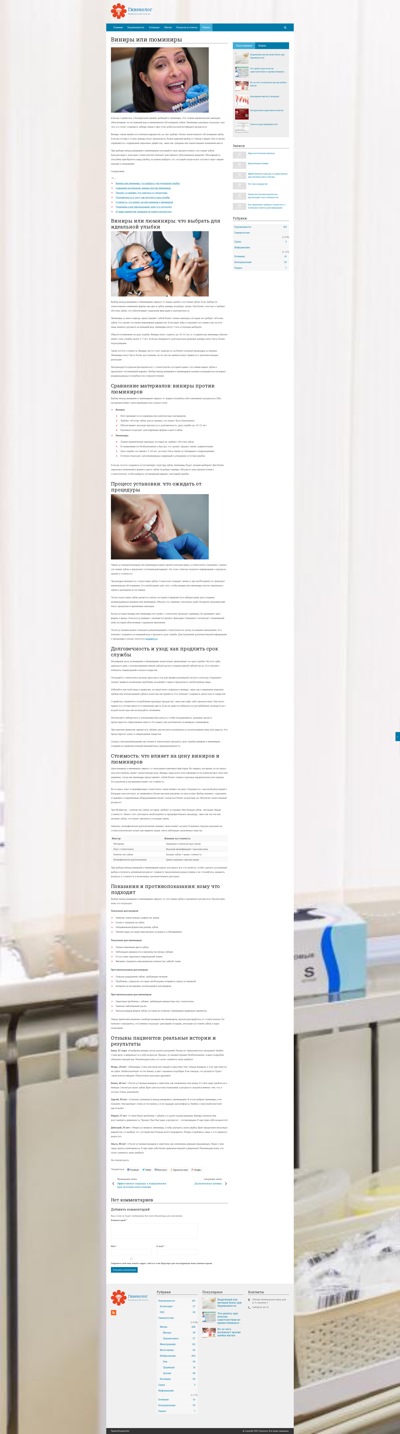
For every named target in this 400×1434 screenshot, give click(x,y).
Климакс (154, 27)
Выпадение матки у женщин (264, 96)
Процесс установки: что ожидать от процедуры (141, 192)
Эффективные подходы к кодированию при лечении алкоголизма (141, 1183)
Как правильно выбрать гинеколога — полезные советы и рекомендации (267, 206)
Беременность (136, 27)
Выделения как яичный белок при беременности (267, 56)
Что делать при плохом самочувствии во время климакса (267, 70)
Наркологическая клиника (261, 153)
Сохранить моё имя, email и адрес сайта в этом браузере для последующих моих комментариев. (161, 1263)
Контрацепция (260, 262)
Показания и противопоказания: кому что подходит (144, 206)
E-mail (161, 1246)
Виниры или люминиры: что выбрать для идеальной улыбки (148, 183)
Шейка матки (177, 1355)
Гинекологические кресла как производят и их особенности (263, 196)
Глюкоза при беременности (264, 124)
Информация (242, 247)
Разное (206, 27)
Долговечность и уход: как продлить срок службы (143, 197)
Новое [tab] (262, 45)
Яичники (177, 1378)
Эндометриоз (179, 1338)
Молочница (177, 1349)
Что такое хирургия (257, 184)
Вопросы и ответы (187, 27)
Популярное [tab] (244, 45)
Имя (114, 1246)
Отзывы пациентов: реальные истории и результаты (144, 211)
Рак (179, 1361)
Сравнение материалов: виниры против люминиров (143, 188)
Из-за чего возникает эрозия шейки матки (268, 84)
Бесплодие (177, 1306)
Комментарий (119, 1220)
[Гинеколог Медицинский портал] (131, 18)
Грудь (260, 241)
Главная (118, 27)
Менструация (177, 1344)
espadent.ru (151, 638)
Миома (179, 1332)
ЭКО (177, 1312)
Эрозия (179, 1373)
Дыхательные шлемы (208, 1181)
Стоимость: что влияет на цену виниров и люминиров (144, 202)
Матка (168, 27)
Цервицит (179, 1367)
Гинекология (242, 232)
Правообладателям (120, 1431)
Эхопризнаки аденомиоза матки (266, 110)
